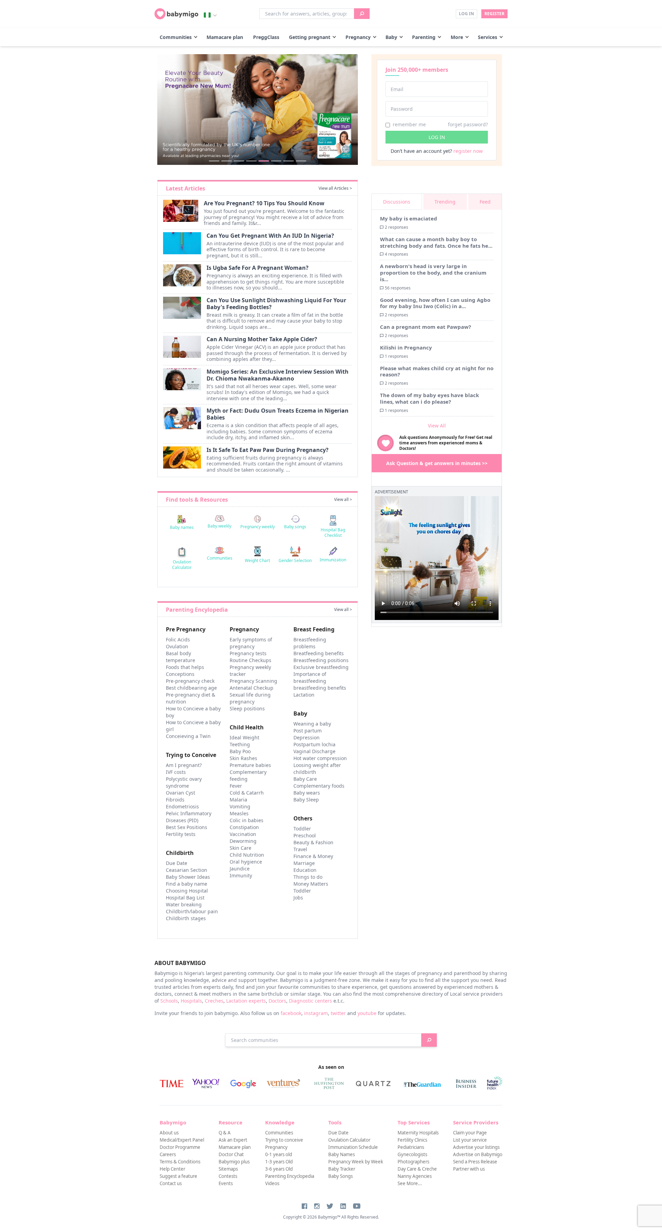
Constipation (244, 827)
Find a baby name (186, 883)
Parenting (423, 37)
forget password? (468, 124)
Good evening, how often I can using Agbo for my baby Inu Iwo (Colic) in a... (435, 303)
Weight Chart (257, 560)
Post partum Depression (307, 734)
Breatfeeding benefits (318, 653)
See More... (410, 1183)
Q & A (225, 1133)
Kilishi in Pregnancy (406, 347)
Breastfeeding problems (309, 643)
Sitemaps (228, 1169)
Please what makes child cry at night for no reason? (436, 371)
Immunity (241, 875)
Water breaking (184, 904)
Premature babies (250, 765)
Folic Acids (178, 639)
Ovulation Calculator (182, 564)
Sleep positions (247, 708)
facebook (291, 1013)
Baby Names (341, 1154)
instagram (316, 1013)
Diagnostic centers (310, 1000)
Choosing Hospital (187, 890)
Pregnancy (358, 37)
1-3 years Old (279, 1162)
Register (494, 14)
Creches (214, 1000)
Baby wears (306, 792)
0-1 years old (278, 1154)
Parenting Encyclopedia (289, 1176)
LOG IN (437, 137)
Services (487, 37)
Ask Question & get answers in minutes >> (437, 463)
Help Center (172, 1169)
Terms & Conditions (180, 1162)
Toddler (302, 828)
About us (169, 1133)
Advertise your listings (476, 1147)
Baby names (182, 527)
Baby (391, 37)
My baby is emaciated (408, 218)
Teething (240, 744)
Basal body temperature (180, 656)
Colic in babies (246, 820)
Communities (176, 37)
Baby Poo (240, 751)
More (457, 37)
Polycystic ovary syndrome (184, 782)
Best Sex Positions (186, 827)
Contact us (171, 1183)
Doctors (277, 1000)
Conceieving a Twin (188, 736)
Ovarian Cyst (180, 792)
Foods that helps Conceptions (185, 670)
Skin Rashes (243, 758)
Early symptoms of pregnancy (251, 643)
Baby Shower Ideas (188, 877)
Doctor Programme (180, 1147)
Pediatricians (411, 1147)
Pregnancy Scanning (253, 681)
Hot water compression (320, 758)
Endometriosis (182, 806)
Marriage (304, 863)
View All (437, 425)
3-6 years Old (279, 1169)
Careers (168, 1154)
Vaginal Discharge (314, 751)
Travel (300, 849)
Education (305, 870)
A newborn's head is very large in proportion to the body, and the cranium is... (433, 273)
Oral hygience (246, 861)
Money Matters (310, 883)
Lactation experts (246, 1000)
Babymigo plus (234, 1162)
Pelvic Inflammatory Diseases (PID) (188, 817)
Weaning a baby (312, 723)
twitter (338, 1013)
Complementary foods (318, 785)
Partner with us (469, 1169)
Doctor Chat (231, 1154)
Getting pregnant (309, 37)
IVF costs (176, 772)
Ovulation (177, 646)
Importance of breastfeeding (309, 677)
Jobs (298, 897)
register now (468, 151)
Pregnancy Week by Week (355, 1162)
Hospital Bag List (185, 897)
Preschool (304, 835)
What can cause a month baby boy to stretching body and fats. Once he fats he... (436, 242)
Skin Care (240, 848)
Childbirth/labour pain (192, 911)
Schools (169, 1000)
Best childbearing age (191, 688)
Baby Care (305, 779)
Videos (272, 1183)
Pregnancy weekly (257, 527)
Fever (236, 785)
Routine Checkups (250, 660)
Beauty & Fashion (313, 842)
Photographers (413, 1162)
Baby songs (295, 527)
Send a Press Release (475, 1162)
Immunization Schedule (353, 1147)
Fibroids (175, 799)
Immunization (333, 560)
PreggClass (266, 37)
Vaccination (243, 834)
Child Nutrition (247, 854)
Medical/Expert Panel (182, 1140)
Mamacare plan (225, 37)
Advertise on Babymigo (477, 1154)
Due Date (176, 863)
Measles (239, 813)
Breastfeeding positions (321, 660)
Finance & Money (313, 856)
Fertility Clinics (412, 1140)
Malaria (238, 799)
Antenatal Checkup (251, 688)
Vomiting (240, 806)
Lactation (303, 694)
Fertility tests (180, 834)
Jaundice (240, 868)
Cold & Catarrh (247, 792)
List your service (470, 1140)
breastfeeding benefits (319, 688)
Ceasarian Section (186, 870)
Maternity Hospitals (418, 1133)
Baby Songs (340, 1176)
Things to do (307, 877)
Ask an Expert (233, 1140)
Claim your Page (470, 1133)
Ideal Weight (244, 737)
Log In (466, 14)
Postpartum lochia (314, 744)
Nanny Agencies (415, 1176)
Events (226, 1183)
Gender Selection (295, 560)
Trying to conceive (284, 1140)
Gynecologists (412, 1154)
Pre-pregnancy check (190, 681)
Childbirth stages (186, 918)
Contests (228, 1176)
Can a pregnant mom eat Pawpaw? (425, 326)
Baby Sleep (306, 799)
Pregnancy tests (248, 653)
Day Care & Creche (417, 1169)
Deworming (243, 841)
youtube (367, 1013)
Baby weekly (219, 526)
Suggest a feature (178, 1176)
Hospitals (191, 1000)
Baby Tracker (341, 1169)
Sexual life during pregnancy (250, 698)
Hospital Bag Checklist (333, 532)
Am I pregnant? (184, 765)
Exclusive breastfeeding (321, 667)
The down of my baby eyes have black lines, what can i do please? (429, 398)
